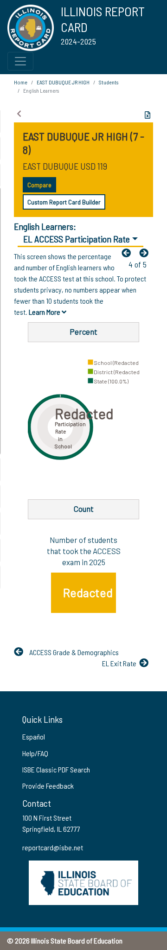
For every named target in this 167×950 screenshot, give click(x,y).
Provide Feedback (48, 785)
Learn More (45, 311)
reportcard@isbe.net (52, 847)
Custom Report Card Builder (64, 202)
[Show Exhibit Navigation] (19, 114)
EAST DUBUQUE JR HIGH (63, 82)
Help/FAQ (35, 753)
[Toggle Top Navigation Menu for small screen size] (20, 61)
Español (33, 736)
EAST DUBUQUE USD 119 (65, 166)
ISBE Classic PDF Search (56, 769)
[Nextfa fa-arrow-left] (146, 252)
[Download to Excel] (147, 115)
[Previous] (128, 252)
